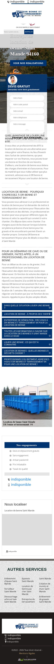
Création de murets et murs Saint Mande (44, 587)
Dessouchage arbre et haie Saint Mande (10, 599)
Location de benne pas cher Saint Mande (27, 590)
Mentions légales (27, 653)
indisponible (17, 1)
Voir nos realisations (28, 63)
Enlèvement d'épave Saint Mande (10, 581)
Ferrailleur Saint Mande (10, 590)
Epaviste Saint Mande (28, 580)
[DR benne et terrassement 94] (27, 13)
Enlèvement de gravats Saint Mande (45, 599)
